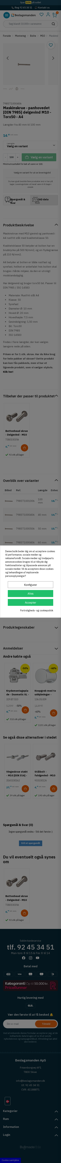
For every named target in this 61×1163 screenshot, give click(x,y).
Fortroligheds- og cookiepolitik (36, 610)
